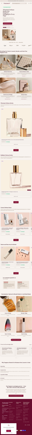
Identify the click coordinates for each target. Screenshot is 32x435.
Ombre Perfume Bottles (18, 417)
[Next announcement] (30, 1)
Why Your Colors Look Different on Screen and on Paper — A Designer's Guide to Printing (7, 349)
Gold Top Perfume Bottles (25, 412)
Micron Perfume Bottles (18, 408)
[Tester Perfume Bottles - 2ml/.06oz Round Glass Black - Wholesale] (8, 257)
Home (10, 404)
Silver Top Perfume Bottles (25, 415)
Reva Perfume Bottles (19, 419)
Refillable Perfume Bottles (25, 406)
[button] (2, 3)
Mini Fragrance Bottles (26, 421)
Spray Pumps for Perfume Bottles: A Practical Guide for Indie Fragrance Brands (22, 349)
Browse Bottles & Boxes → (7, 23)
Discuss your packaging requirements (16, 395)
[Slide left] (14, 148)
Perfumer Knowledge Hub (12, 409)
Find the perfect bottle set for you (7, 25)
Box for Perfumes (11, 417)
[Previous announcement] (2, 1)
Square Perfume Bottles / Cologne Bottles (25, 418)
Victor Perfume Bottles (19, 405)
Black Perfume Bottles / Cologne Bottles (26, 409)
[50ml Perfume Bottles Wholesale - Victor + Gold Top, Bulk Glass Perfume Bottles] (16, 127)
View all (16, 150)
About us (10, 406)
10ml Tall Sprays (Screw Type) (18, 414)
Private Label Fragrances (11, 412)
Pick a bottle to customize (16, 339)
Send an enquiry (11, 419)
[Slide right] (18, 148)
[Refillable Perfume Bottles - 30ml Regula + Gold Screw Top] (16, 179)
